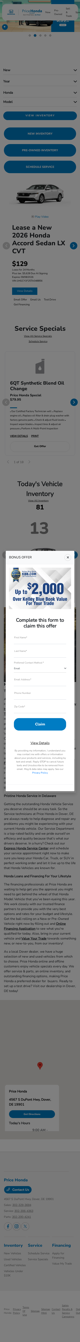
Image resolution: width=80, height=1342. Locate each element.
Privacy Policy (40, 772)
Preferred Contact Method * (29, 662)
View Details (40, 743)
